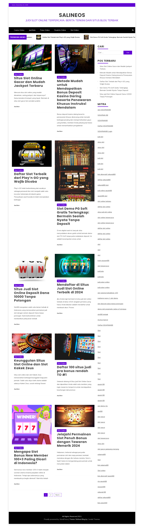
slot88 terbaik (103, 314)
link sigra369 (102, 503)
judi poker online (104, 282)
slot (99, 244)
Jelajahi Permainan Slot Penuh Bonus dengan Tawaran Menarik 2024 (74, 440)
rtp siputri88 (102, 481)
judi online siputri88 (105, 190)
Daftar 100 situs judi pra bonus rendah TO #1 (74, 371)
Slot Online (75, 30)
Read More (16, 106)
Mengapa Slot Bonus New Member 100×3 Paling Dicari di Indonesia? (31, 457)
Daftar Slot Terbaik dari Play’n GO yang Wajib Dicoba (44, 37)
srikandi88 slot (103, 185)
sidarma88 (102, 454)
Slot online (101, 470)
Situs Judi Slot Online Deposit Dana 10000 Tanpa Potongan (31, 295)
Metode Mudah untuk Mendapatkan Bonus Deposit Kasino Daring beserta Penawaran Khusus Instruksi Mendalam (74, 94)
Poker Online (45, 30)
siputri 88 (101, 384)
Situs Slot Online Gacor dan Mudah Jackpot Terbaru (29, 82)
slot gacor (101, 417)
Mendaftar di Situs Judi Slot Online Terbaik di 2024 (73, 288)
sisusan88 (101, 487)
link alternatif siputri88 (106, 476)
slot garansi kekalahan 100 (108, 293)
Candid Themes (94, 519)
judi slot (100, 137)
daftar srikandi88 (104, 180)
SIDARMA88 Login (105, 131)
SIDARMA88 (103, 120)
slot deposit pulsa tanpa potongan (110, 304)
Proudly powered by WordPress (56, 519)
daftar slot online (104, 207)
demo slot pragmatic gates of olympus (112, 309)
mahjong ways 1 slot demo (108, 298)
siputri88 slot (102, 196)
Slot (99, 330)
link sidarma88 (103, 465)
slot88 (100, 411)
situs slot (101, 142)
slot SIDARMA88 (104, 110)
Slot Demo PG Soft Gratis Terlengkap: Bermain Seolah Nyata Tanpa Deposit (99, 37)
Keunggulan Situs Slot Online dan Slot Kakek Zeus (31, 364)
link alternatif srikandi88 (107, 174)
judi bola (101, 271)
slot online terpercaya (106, 217)
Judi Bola (32, 30)
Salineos (72, 15)
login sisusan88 (103, 260)
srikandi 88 (102, 492)
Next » (57, 495)
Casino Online (19, 30)
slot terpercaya (103, 266)
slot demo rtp (103, 406)
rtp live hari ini (103, 320)
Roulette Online (60, 30)
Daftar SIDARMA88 (105, 126)
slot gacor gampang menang (108, 449)
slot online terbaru (104, 201)
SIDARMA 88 (103, 115)
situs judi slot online (105, 212)
